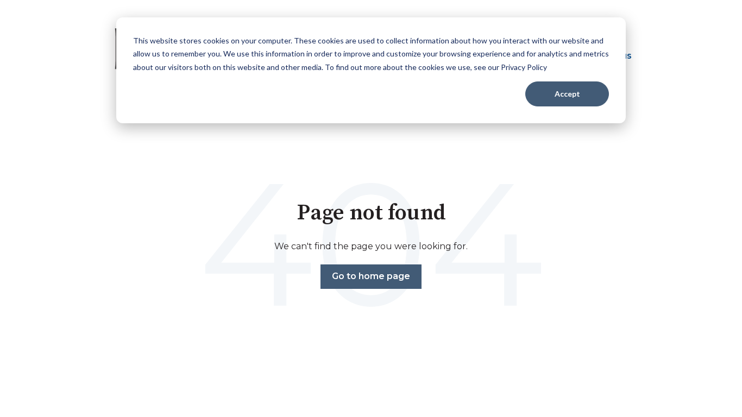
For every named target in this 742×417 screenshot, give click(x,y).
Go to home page (371, 276)
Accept (567, 93)
